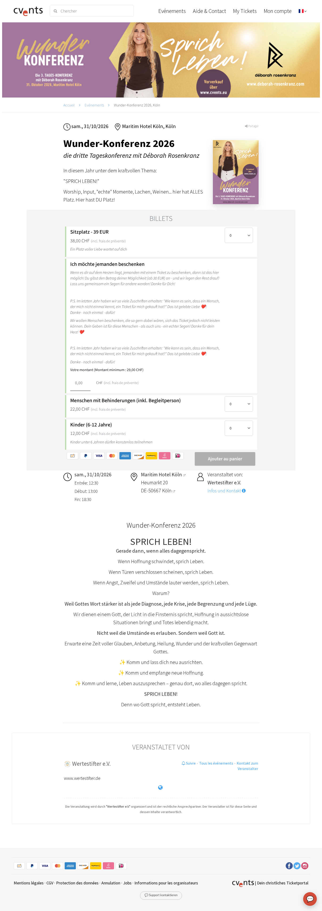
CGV (49, 883)
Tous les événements (216, 763)
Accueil (69, 105)
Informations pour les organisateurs (166, 883)
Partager (253, 126)
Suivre (190, 763)
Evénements (94, 105)
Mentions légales (29, 883)
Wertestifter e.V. (91, 763)
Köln (167, 490)
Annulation (110, 883)
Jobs (127, 883)
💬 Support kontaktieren (161, 895)
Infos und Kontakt (224, 491)
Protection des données (77, 883)
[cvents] (29, 11)
